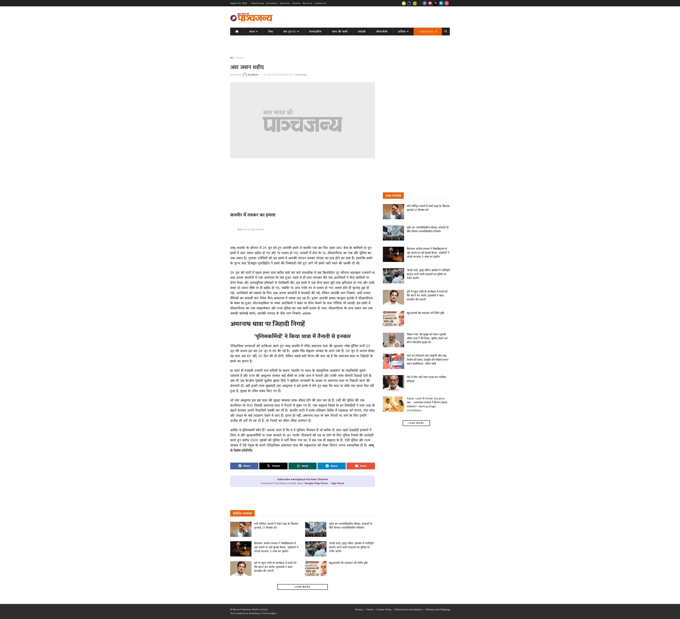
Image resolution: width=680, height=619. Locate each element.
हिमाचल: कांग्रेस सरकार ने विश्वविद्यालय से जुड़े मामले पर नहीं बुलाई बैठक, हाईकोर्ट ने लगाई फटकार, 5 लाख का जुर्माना (276, 547)
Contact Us (320, 3)
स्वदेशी (362, 31)
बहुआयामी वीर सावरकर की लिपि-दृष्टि (348, 562)
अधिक (402, 31)
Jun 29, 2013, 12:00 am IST (278, 74)
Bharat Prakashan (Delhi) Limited (250, 609)
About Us (307, 3)
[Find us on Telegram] (441, 3)
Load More (302, 587)
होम (231, 57)
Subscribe (426, 31)
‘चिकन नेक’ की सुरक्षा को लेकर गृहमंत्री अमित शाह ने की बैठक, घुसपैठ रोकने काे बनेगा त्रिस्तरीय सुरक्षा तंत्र (427, 338)
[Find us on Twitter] (435, 3)
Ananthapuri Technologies (262, 613)
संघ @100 (289, 31)
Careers (296, 3)
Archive (240, 57)
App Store (338, 483)
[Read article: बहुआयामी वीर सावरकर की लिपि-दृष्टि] (315, 568)
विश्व (270, 31)
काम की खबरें (340, 31)
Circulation (271, 3)
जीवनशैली (381, 31)
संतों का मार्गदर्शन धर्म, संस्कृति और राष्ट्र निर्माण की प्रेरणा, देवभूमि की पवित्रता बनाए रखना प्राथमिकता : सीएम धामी (427, 359)
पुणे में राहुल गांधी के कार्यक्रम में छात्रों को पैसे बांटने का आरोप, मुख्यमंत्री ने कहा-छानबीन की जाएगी (275, 566)
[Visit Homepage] (251, 17)
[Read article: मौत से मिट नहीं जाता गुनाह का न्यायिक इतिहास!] (393, 382)
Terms (369, 609)
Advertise (285, 3)
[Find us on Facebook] (424, 3)
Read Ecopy (257, 3)
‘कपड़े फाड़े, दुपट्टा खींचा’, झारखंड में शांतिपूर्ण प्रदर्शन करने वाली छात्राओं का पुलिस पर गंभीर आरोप (351, 547)
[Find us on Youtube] (430, 3)
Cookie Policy (384, 609)
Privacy (359, 609)
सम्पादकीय (315, 31)
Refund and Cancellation (408, 609)
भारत (252, 31)
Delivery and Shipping (438, 609)
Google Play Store (316, 483)
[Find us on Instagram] (446, 3)
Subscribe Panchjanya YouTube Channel (302, 479)
